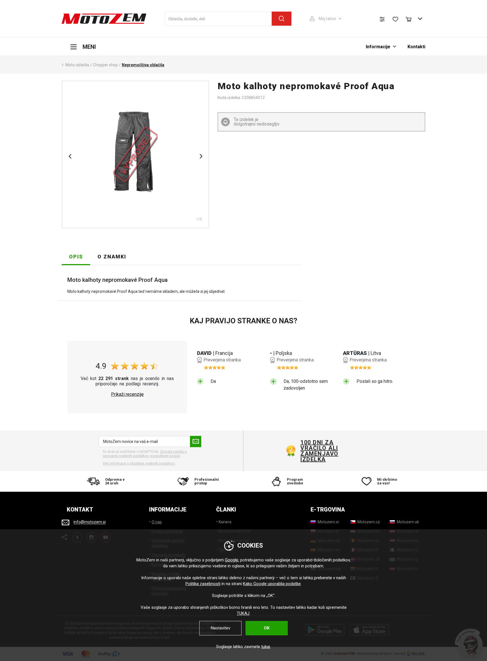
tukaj (265, 646)
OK (266, 628)
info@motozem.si (90, 522)
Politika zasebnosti (202, 583)
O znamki (112, 257)
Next (201, 156)
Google (231, 560)
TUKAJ (243, 613)
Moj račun (327, 18)
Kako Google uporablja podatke (272, 583)
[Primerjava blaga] (382, 19)
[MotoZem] (103, 18)
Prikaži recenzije (127, 394)
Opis (76, 257)
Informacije (378, 46)
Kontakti (416, 46)
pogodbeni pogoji (165, 456)
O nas (157, 522)
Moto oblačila (77, 65)
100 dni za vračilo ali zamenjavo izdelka (319, 451)
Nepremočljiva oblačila (143, 65)
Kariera (225, 522)
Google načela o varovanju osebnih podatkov (145, 453)
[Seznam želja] (395, 19)
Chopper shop (105, 65)
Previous (70, 156)
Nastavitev (220, 628)
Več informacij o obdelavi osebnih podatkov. (139, 463)
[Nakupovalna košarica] (411, 18)
